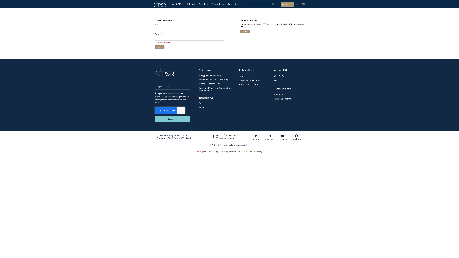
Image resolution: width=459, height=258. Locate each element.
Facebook (296, 139)
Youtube (283, 139)
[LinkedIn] (255, 135)
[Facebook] (296, 135)
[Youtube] (282, 135)
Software (191, 4)
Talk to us (278, 94)
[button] (303, 4)
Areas (201, 103)
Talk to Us (286, 4)
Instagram (269, 139)
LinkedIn (256, 139)
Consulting (203, 4)
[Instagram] (269, 135)
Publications (233, 4)
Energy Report (218, 4)
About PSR (176, 4)
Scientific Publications (249, 84)
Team (276, 80)
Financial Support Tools (209, 83)
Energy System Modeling (210, 75)
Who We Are (279, 76)
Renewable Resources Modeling (213, 79)
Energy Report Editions (249, 80)
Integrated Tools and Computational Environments (215, 89)
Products (203, 107)
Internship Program (283, 98)
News (241, 76)
